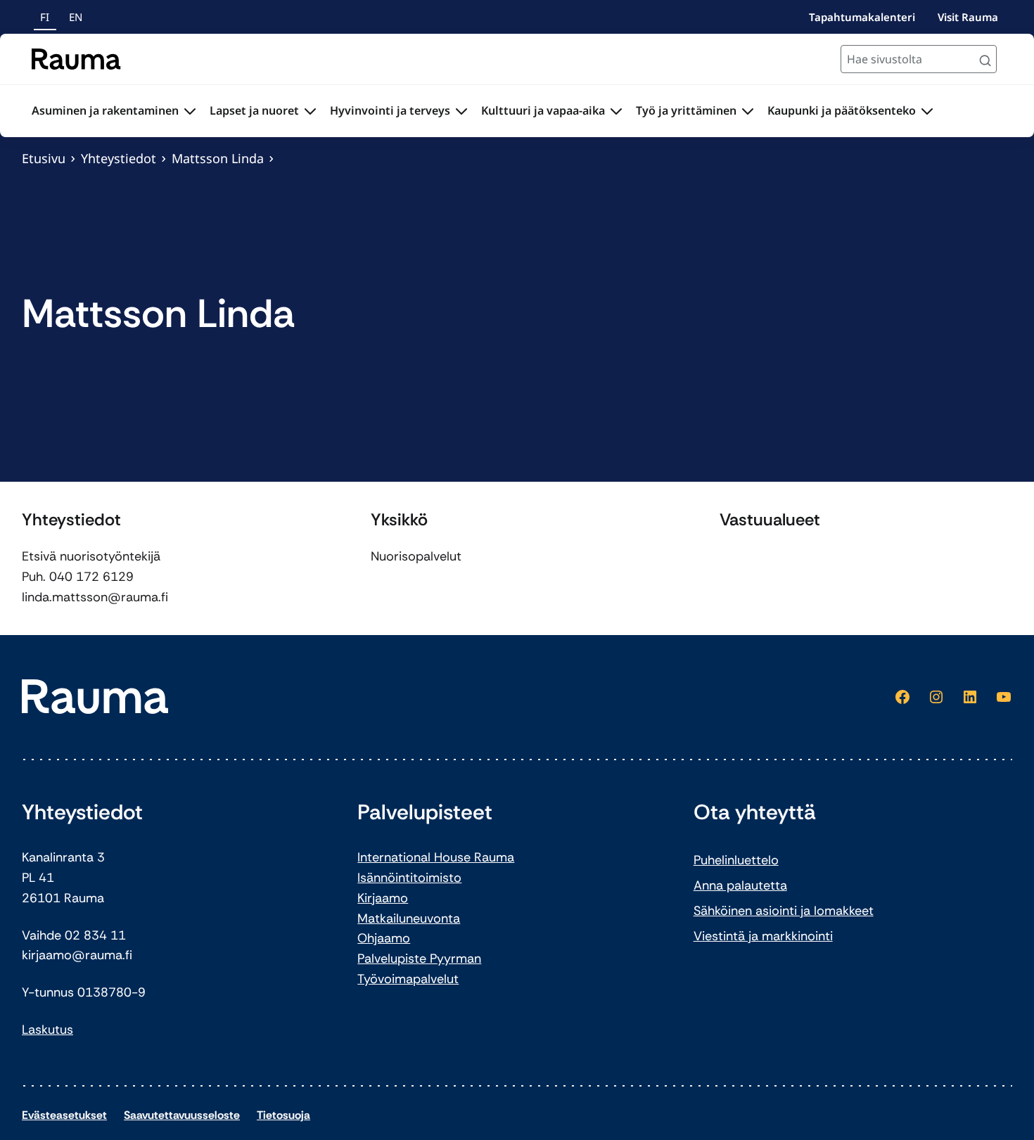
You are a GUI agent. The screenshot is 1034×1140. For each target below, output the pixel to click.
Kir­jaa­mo (382, 898)
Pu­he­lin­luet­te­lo (736, 860)
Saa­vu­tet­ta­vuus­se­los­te (182, 1115)
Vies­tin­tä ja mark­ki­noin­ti (763, 936)
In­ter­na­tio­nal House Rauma (435, 857)
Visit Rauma (968, 17)
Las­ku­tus (47, 1029)
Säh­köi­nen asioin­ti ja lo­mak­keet (784, 910)
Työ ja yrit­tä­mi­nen (686, 110)
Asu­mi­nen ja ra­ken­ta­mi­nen (105, 110)
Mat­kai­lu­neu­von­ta (408, 918)
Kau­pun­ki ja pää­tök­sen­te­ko (841, 110)
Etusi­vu (43, 158)
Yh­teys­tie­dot (118, 158)
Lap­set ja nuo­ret (254, 110)
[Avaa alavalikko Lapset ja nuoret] (310, 111)
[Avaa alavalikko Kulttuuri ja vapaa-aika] (616, 111)
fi (44, 17)
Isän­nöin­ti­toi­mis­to (409, 877)
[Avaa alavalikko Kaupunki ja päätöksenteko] (927, 111)
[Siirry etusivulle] (76, 59)
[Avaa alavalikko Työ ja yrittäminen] (747, 111)
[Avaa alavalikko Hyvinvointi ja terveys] (461, 111)
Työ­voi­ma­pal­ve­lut (408, 979)
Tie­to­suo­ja (283, 1115)
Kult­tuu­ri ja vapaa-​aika (543, 110)
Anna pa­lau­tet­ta (740, 885)
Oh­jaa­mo (383, 938)
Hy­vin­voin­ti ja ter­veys (390, 110)
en (75, 17)
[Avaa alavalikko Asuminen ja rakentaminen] (190, 111)
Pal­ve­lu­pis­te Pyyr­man (419, 958)
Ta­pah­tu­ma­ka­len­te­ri (862, 17)
